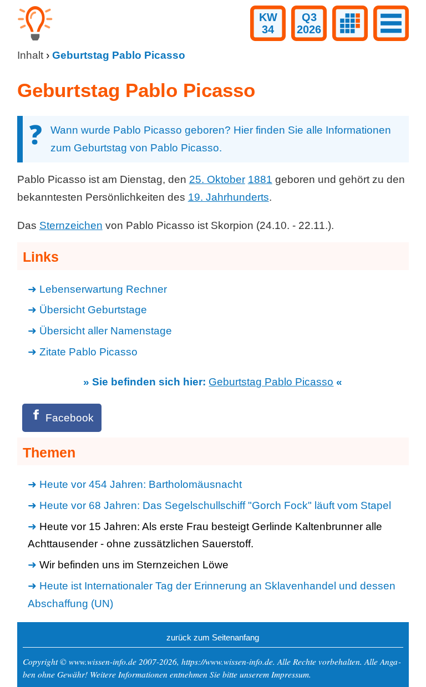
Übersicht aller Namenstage (105, 331)
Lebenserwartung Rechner (103, 289)
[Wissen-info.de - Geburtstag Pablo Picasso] (35, 37)
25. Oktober (217, 179)
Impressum (290, 674)
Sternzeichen (71, 225)
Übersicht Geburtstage (93, 309)
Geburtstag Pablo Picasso (271, 382)
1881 (260, 179)
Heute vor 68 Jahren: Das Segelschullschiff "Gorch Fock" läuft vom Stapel (215, 505)
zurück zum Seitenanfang (212, 637)
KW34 (268, 23)
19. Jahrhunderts (228, 197)
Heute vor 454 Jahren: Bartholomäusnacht (140, 484)
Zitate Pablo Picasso (88, 352)
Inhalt (30, 55)
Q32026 (309, 23)
